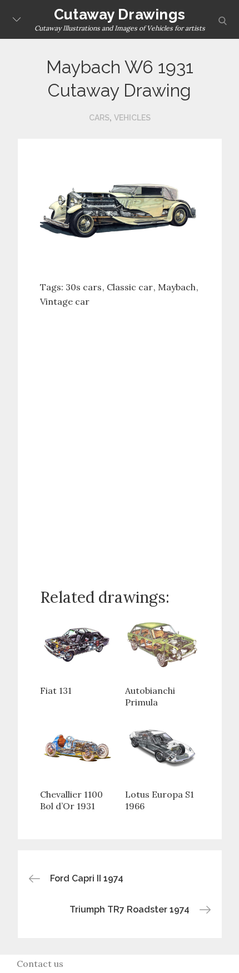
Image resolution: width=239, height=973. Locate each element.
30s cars (84, 287)
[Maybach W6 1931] (120, 210)
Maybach (177, 287)
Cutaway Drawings (119, 14)
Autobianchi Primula (150, 696)
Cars (99, 117)
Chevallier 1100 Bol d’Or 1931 (71, 800)
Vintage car (64, 301)
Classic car (130, 287)
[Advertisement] (119, 439)
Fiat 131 (56, 690)
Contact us (40, 963)
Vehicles (132, 117)
